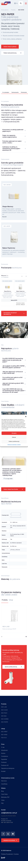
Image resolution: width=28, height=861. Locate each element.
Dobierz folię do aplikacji (10, 46)
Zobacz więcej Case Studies (11, 489)
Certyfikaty (4, 784)
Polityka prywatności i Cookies (14, 444)
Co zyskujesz (5, 92)
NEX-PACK (4, 713)
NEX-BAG (3, 716)
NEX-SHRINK (5, 719)
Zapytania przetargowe (7, 768)
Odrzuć (14, 437)
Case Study (4, 794)
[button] (26, 416)
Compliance (4, 756)
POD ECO (4, 737)
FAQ (2, 803)
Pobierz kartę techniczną (10, 53)
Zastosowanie (15, 92)
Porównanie (24, 92)
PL (17, 3)
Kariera (3, 753)
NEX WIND (4, 734)
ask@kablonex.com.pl (9, 813)
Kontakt (3, 771)
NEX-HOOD (4, 710)
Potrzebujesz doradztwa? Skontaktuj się (10, 313)
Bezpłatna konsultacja (9, 840)
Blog (2, 791)
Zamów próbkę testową (11, 666)
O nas (2, 747)
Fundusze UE (5, 765)
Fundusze (3, 762)
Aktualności (4, 750)
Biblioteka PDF (5, 797)
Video (2, 800)
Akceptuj (14, 433)
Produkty (13, 9)
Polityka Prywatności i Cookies (10, 854)
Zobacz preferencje (14, 441)
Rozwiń (4, 216)
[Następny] (26, 276)
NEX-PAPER (4, 722)
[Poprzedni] (22, 276)
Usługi (11, 600)
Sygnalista (4, 759)
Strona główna (4, 9)
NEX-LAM (4, 707)
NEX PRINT (4, 731)
